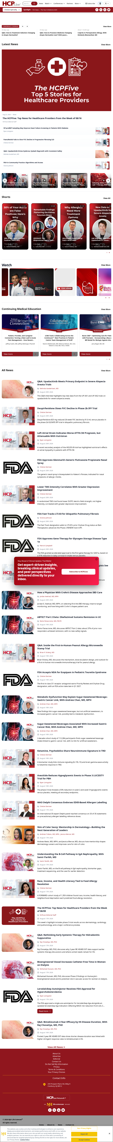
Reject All (84, 1134)
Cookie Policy (24, 1140)
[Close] (109, 1133)
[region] (56, 1134)
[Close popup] (96, 559)
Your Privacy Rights (84, 1128)
